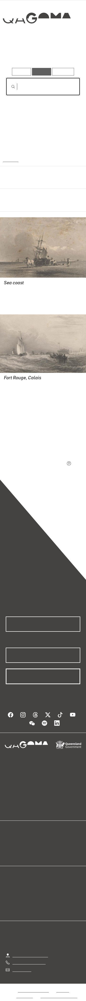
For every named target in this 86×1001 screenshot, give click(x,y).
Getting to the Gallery (30, 949)
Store (10, 847)
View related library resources (31, 437)
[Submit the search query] (9, 86)
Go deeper (67, 54)
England (10, 159)
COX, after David (17, 289)
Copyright (25, 990)
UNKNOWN (13, 295)
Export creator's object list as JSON (35, 463)
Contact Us (21, 964)
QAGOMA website (21, 842)
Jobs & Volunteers (33, 984)
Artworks (17, 54)
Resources (63, 71)
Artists (41, 54)
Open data (14, 836)
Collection (36, 35)
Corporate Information (59, 990)
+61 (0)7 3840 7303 (28, 956)
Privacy (62, 984)
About (50, 842)
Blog (49, 836)
